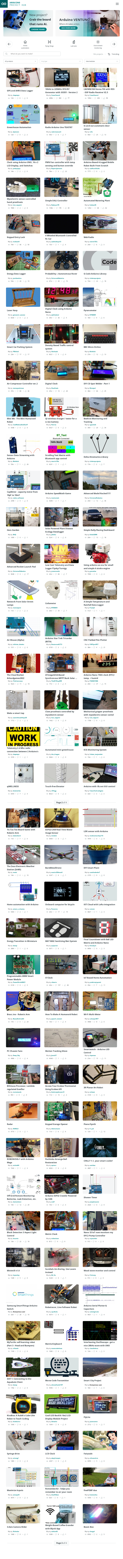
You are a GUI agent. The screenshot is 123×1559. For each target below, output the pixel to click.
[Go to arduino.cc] (4, 4)
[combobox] (20, 61)
